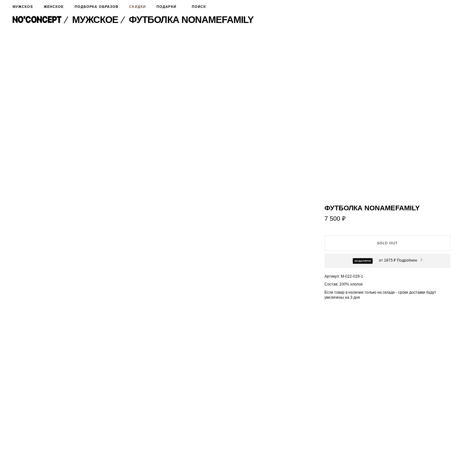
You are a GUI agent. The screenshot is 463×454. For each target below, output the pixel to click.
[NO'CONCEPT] (41, 19)
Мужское (23, 6)
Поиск (199, 6)
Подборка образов (97, 6)
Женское (54, 6)
